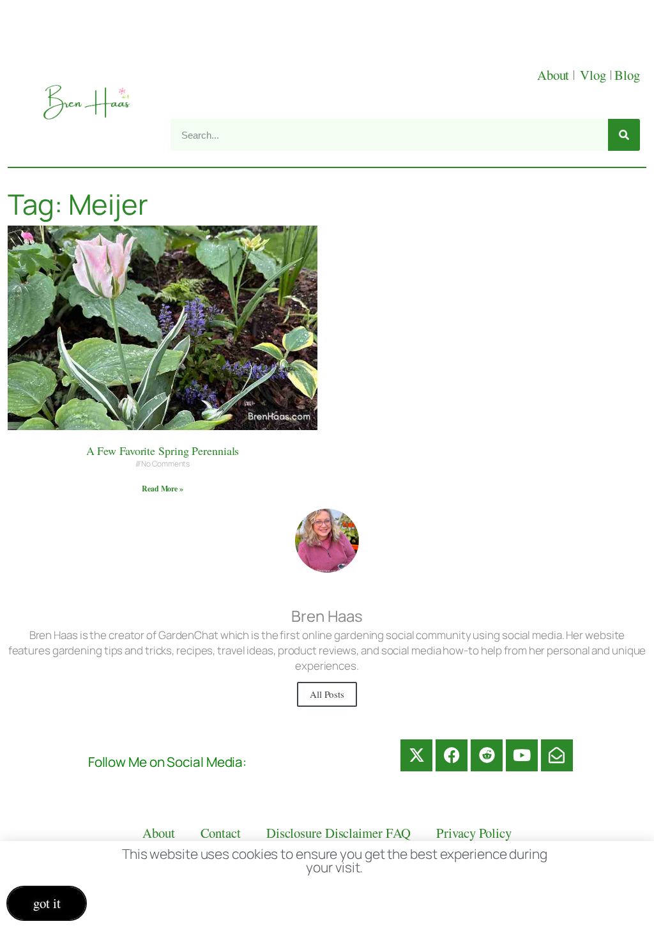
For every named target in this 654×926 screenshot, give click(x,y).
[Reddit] (487, 755)
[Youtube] (522, 755)
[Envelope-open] (557, 755)
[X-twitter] (416, 755)
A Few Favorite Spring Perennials (163, 450)
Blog (627, 75)
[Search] (624, 135)
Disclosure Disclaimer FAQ (338, 833)
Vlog (594, 75)
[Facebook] (452, 755)
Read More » (162, 488)
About (554, 75)
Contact (221, 833)
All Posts (327, 694)
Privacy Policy (474, 833)
